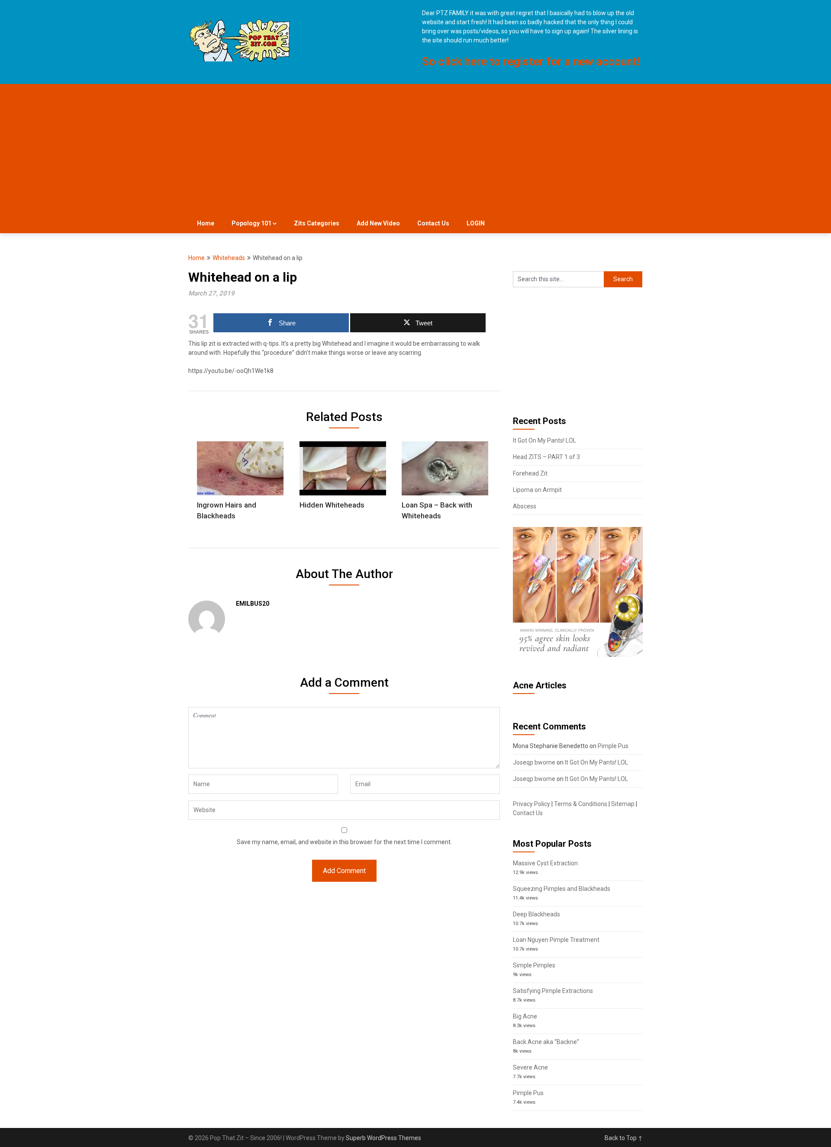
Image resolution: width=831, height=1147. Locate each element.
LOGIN (476, 223)
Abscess (524, 506)
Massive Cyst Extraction (545, 863)
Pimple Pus (613, 745)
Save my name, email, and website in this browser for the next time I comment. (344, 842)
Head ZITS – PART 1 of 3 (546, 456)
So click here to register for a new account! (531, 61)
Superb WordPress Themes (383, 1137)
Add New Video (378, 223)
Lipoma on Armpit (537, 489)
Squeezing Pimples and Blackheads (561, 888)
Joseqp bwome (534, 762)
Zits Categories (316, 223)
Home (205, 223)
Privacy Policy (531, 803)
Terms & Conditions (580, 803)
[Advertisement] (415, 148)
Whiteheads (229, 257)
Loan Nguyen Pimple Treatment (556, 939)
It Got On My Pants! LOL (544, 440)
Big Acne (525, 1016)
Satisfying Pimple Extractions (553, 990)
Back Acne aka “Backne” (546, 1041)
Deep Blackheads (536, 914)
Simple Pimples (534, 965)
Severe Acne (530, 1067)
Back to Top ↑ (624, 1137)
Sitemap (623, 803)
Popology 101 (251, 223)
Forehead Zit (530, 473)
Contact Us (433, 223)
